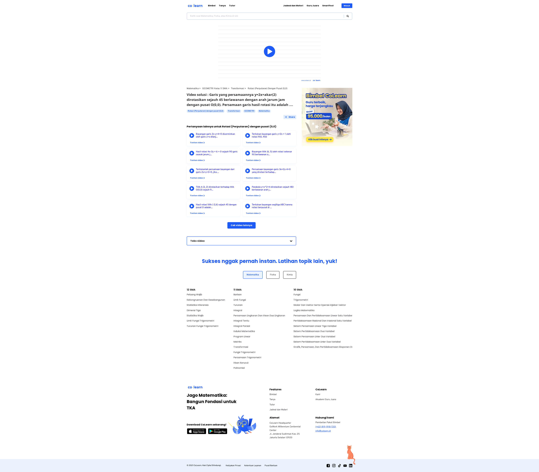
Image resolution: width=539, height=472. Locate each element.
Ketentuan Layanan (252, 465)
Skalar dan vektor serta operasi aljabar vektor (320, 305)
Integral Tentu (241, 320)
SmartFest (328, 5)
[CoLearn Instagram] (333, 465)
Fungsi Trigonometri (244, 352)
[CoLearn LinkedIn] (350, 465)
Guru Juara (313, 5)
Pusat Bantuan (271, 465)
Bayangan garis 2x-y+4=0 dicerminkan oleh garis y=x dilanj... (215, 135)
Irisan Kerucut (241, 362)
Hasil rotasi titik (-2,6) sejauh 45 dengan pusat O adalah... (216, 206)
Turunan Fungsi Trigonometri (202, 326)
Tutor (232, 5)
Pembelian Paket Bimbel (327, 422)
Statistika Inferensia (197, 305)
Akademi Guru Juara (325, 399)
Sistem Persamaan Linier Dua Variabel (314, 336)
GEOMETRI (249, 111)
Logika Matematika (304, 310)
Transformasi (237, 88)
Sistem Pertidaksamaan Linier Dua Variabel (317, 341)
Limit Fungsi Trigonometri (200, 320)
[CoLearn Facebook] (328, 465)
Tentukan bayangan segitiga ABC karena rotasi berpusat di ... (272, 206)
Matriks (237, 341)
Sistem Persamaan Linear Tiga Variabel (315, 326)
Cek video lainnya (241, 225)
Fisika (273, 274)
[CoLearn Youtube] (345, 465)
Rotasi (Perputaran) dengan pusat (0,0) (267, 88)
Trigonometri (301, 299)
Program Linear (241, 336)
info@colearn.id (323, 431)
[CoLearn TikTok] (339, 465)
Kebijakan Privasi (233, 465)
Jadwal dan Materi (293, 5)
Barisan (237, 294)
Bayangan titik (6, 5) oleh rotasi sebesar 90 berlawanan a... (272, 153)
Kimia (290, 274)
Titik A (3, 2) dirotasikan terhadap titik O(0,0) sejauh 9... (215, 188)
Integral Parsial (241, 326)
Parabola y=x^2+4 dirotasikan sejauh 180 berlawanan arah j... (273, 188)
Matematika (193, 88)
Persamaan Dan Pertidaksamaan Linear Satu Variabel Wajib (326, 315)
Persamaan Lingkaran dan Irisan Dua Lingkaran (259, 315)
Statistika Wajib (195, 315)
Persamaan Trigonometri (247, 357)
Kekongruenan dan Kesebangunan (206, 299)
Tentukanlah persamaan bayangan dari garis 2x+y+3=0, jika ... (215, 171)
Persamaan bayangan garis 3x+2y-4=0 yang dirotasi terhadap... (271, 171)
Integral (237, 310)
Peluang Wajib (194, 294)
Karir (317, 394)
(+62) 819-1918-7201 (325, 426)
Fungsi (297, 294)
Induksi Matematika (244, 331)
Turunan (238, 305)
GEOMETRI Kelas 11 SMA (214, 88)
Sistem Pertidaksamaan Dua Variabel (314, 331)
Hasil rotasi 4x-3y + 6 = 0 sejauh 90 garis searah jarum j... (216, 153)
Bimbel (211, 5)
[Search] (346, 16)
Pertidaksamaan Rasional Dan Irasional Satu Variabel (323, 320)
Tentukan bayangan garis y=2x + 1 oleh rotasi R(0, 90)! (271, 135)
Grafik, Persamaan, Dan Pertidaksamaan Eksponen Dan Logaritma (330, 347)
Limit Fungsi (239, 299)
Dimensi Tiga (194, 310)
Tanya (222, 5)
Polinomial (239, 368)
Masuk (347, 5)
